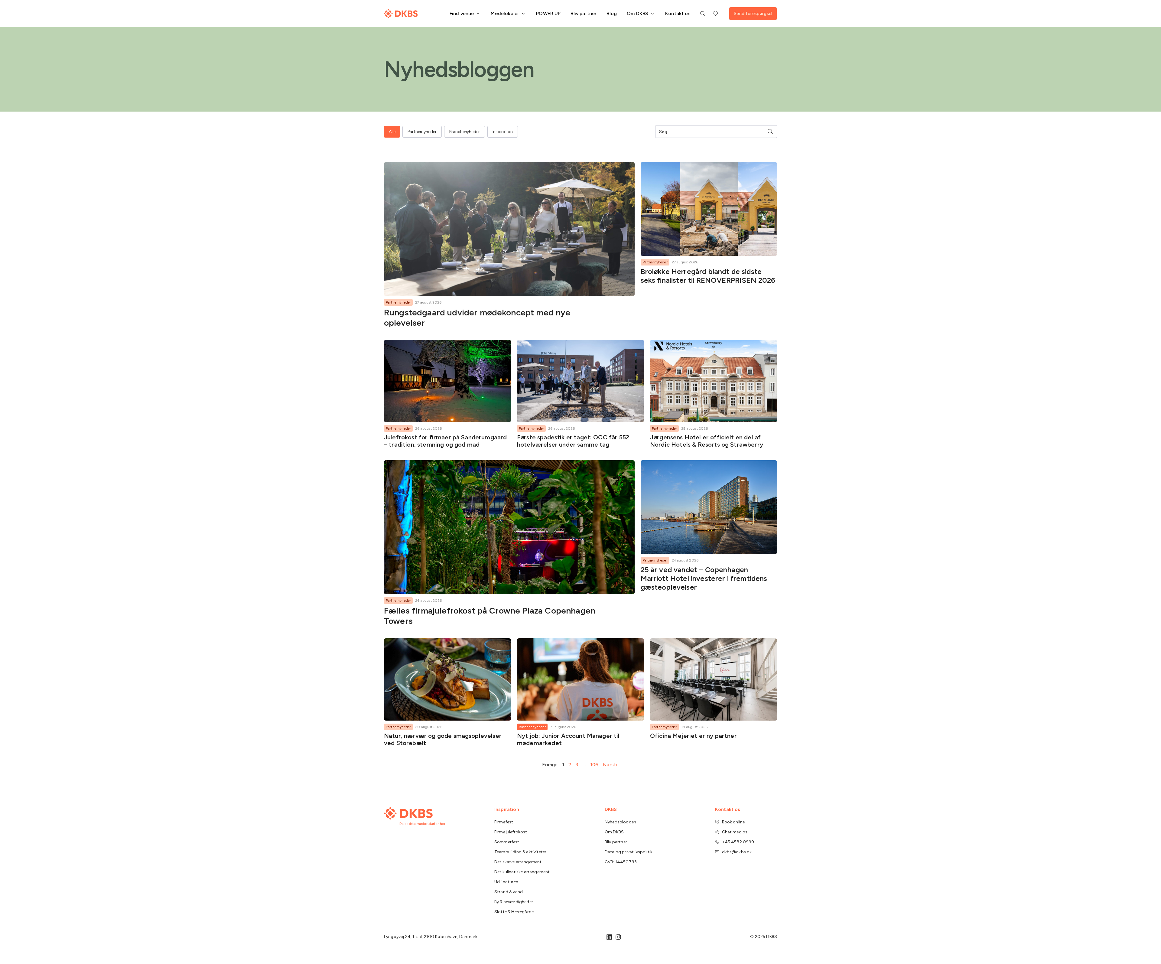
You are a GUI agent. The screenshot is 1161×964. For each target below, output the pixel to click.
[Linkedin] (609, 937)
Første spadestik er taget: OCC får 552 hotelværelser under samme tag (573, 441)
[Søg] (770, 131)
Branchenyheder (532, 727)
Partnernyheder (398, 302)
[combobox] (712, 131)
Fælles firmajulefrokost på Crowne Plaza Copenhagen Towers (489, 615)
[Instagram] (618, 937)
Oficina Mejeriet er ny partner (693, 735)
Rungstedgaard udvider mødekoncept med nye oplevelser (477, 317)
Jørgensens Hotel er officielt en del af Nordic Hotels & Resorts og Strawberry (706, 441)
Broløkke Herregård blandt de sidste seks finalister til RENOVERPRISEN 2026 (708, 276)
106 (594, 764)
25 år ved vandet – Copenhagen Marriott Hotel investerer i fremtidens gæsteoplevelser (704, 578)
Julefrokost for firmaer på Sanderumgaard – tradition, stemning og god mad (445, 441)
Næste (611, 764)
